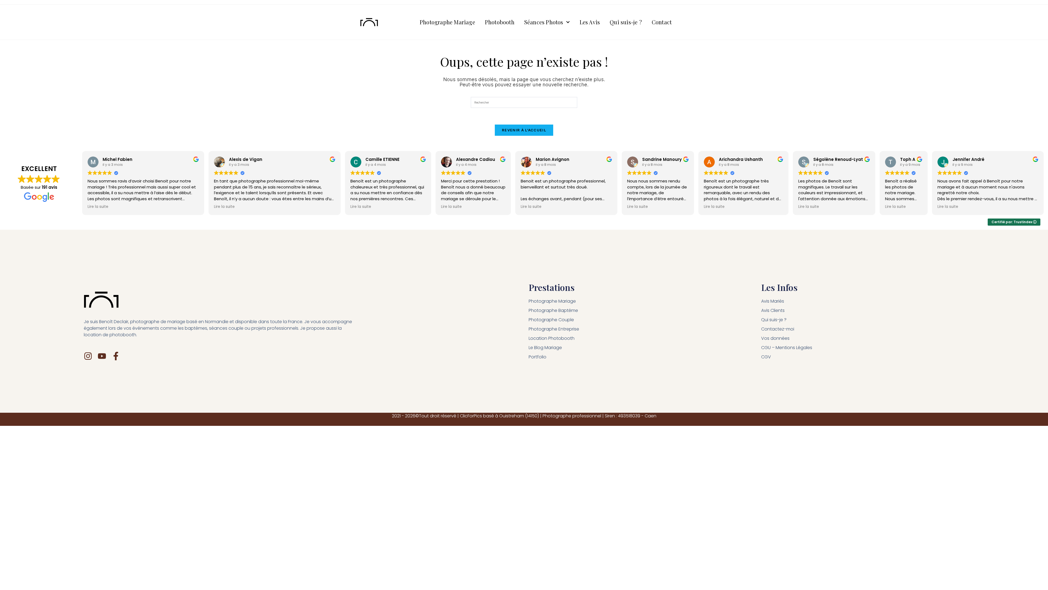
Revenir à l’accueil (524, 130)
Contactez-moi (777, 329)
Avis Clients (773, 310)
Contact (662, 22)
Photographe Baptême (553, 310)
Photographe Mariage (447, 22)
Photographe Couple (551, 320)
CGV (766, 357)
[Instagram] (88, 356)
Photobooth (499, 22)
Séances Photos (543, 22)
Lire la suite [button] (98, 206)
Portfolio (537, 357)
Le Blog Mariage (545, 347)
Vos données (775, 338)
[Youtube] (102, 356)
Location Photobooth (551, 338)
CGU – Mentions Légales (786, 347)
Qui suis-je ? (626, 22)
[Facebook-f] (116, 356)
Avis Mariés (772, 301)
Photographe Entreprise (554, 329)
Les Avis (590, 22)
